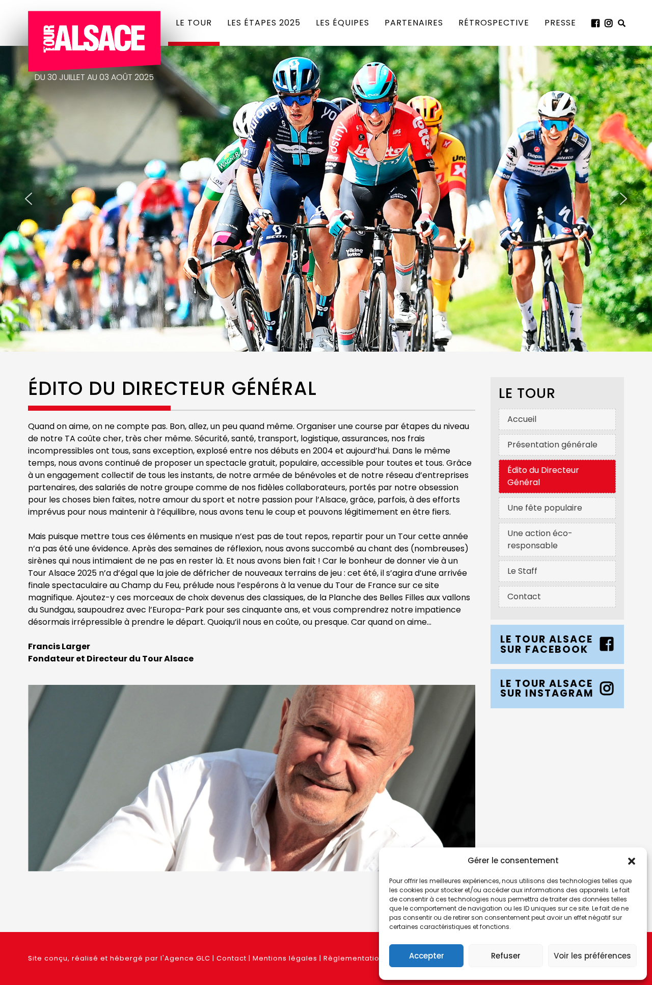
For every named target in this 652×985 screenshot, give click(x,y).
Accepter (426, 955)
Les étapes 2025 (264, 23)
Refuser (506, 955)
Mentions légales (285, 958)
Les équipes (342, 23)
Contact (231, 958)
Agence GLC (187, 958)
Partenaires (414, 23)
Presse (560, 23)
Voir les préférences (592, 955)
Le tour (194, 23)
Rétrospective (493, 23)
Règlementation (353, 958)
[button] (632, 861)
